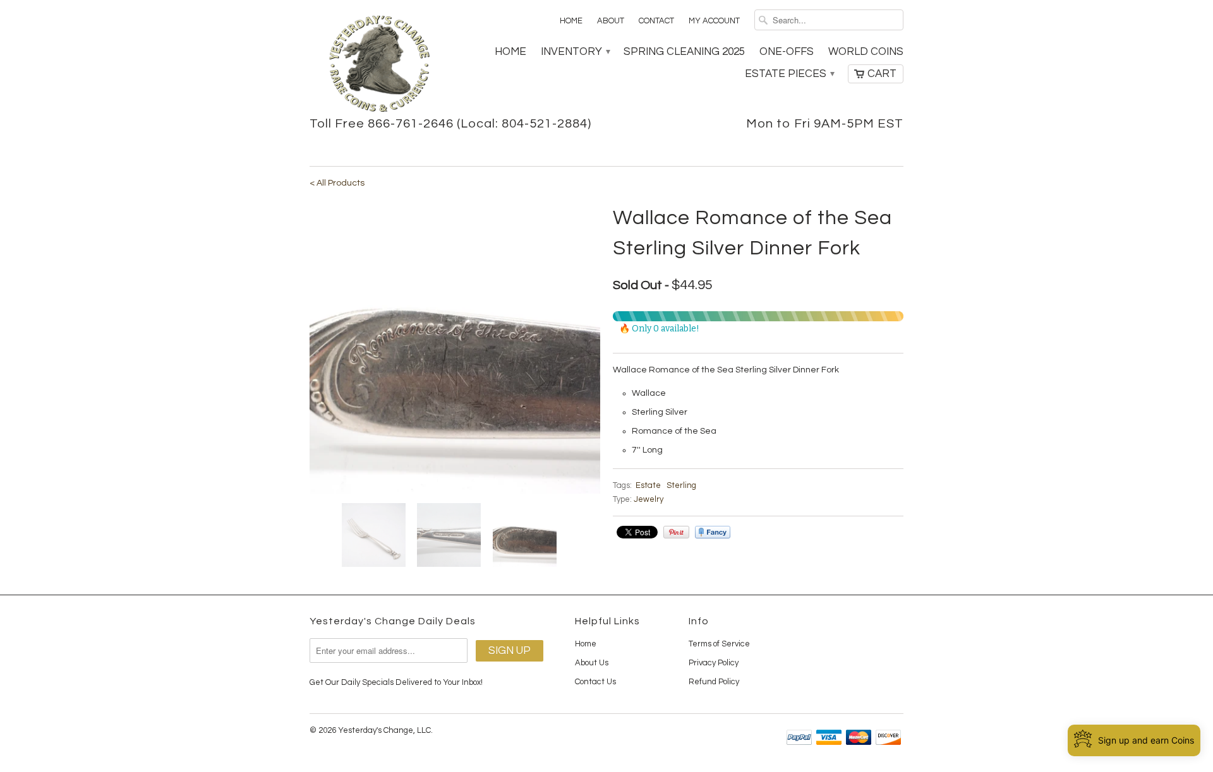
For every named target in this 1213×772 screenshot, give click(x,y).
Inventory (575, 51)
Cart (881, 74)
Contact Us (595, 681)
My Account (714, 20)
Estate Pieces (789, 74)
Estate (648, 485)
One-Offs (786, 51)
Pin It (676, 532)
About (610, 20)
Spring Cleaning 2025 (684, 51)
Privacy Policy (714, 662)
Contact (656, 20)
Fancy (712, 532)
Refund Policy (714, 681)
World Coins (865, 51)
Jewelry (648, 499)
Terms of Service (719, 643)
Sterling (681, 485)
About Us (591, 662)
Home (571, 20)
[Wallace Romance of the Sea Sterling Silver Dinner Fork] (455, 348)
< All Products (337, 183)
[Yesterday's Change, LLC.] (379, 65)
